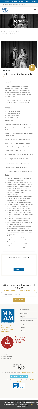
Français (27, 1)
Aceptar (32, 404)
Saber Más (18, 269)
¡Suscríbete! (19, 300)
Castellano (14, 1)
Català (7, 1)
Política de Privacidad (7, 356)
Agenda (18, 31)
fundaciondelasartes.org (19, 376)
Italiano (34, 1)
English (21, 1)
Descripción (8, 82)
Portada (3, 31)
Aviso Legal (5, 354)
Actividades (11, 31)
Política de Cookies (6, 358)
